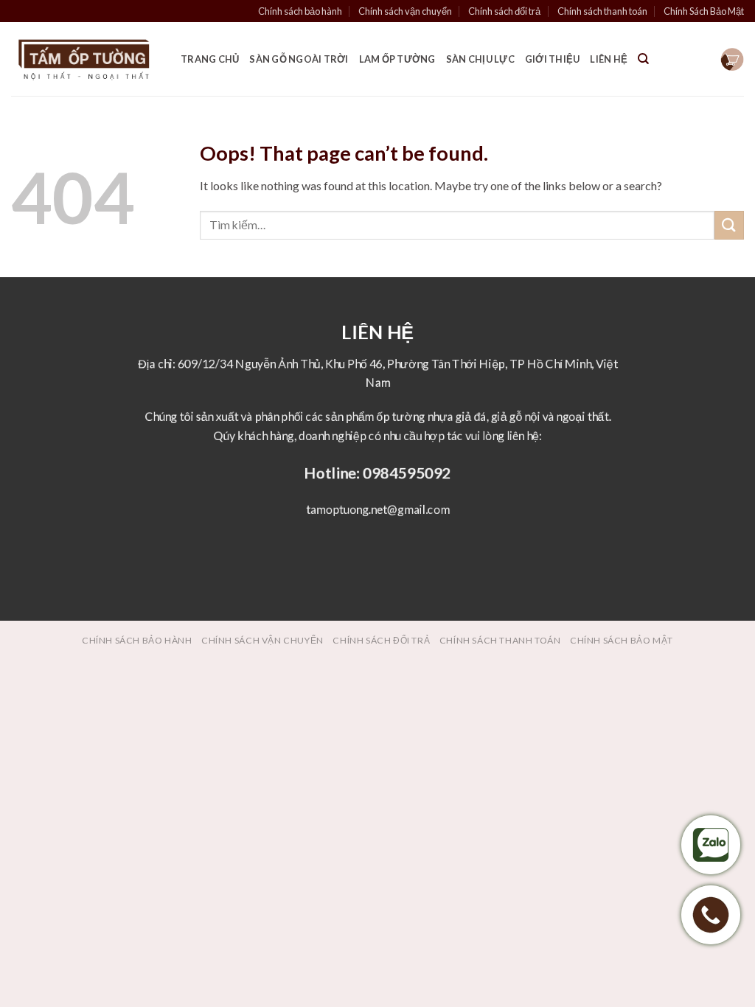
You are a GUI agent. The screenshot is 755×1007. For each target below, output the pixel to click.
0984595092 (406, 472)
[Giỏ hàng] (732, 59)
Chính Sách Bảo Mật (704, 11)
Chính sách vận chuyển (405, 11)
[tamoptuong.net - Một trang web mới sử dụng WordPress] (85, 59)
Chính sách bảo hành (300, 11)
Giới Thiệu (552, 59)
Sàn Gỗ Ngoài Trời (298, 59)
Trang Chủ (210, 59)
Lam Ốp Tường (397, 59)
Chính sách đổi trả (504, 11)
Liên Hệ (608, 59)
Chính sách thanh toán (602, 11)
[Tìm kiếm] (643, 59)
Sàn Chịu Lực (480, 59)
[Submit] (729, 225)
